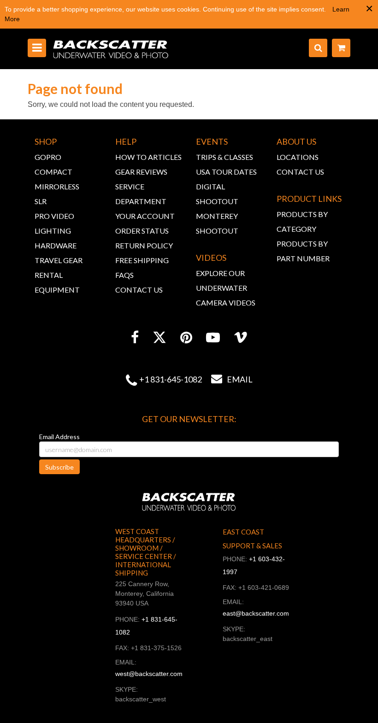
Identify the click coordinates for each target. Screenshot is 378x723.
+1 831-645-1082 (170, 379)
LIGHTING (53, 230)
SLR (41, 201)
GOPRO (48, 157)
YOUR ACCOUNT (145, 216)
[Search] (318, 48)
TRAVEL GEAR (59, 260)
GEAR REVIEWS (141, 171)
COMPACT (53, 171)
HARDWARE (56, 245)
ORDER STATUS (142, 230)
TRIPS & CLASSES (224, 157)
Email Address (59, 437)
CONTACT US (139, 289)
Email (232, 379)
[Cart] (341, 48)
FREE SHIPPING (142, 260)
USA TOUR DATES (226, 171)
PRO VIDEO (54, 216)
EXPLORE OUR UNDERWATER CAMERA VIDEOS (225, 288)
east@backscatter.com (256, 613)
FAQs (124, 274)
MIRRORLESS (57, 186)
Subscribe (59, 467)
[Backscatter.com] (111, 49)
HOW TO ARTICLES (148, 157)
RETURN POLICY (144, 245)
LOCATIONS (298, 157)
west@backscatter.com (149, 673)
